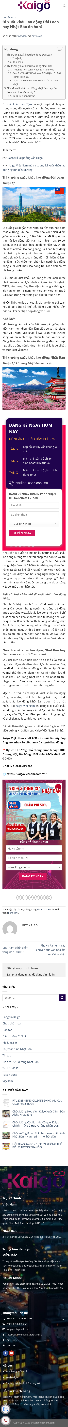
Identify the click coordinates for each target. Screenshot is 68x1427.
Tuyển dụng (9, 1075)
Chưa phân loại (11, 1023)
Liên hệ (11, 1345)
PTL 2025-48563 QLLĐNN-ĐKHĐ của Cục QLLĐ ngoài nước (37, 1102)
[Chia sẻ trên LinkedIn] (49, 897)
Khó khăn (18, 61)
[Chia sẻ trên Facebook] (25, 897)
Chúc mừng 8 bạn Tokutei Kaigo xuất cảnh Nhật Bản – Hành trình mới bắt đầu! (38, 1135)
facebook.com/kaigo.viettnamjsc (24, 1334)
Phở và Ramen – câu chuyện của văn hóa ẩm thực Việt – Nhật (51, 950)
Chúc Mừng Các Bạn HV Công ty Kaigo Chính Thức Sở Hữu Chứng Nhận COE (35, 1124)
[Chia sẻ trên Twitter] (31, 897)
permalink (13, 912)
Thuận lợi (18, 58)
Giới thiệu (12, 1340)
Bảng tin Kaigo (11, 1017)
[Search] (64, 6)
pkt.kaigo (37, 36)
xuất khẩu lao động (19, 104)
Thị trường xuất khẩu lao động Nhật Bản (29, 65)
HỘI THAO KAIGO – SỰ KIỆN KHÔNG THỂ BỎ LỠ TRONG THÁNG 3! (37, 1146)
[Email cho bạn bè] (37, 897)
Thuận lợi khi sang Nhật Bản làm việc (33, 69)
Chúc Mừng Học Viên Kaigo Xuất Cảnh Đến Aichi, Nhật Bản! (38, 1113)
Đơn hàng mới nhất (17, 1371)
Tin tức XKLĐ (9, 17)
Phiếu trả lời (9, 1043)
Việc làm (7, 1081)
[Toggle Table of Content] (58, 50)
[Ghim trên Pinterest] (43, 897)
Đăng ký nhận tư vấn (24, 95)
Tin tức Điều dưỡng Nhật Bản (20, 1062)
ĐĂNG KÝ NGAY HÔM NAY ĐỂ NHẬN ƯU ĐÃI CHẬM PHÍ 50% (37, 75)
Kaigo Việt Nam (25, 706)
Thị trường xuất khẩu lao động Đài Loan (29, 54)
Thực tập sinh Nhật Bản (17, 1049)
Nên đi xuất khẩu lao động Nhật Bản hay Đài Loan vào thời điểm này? (32, 90)
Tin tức (6, 1055)
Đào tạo (7, 1030)
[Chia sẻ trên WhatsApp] (19, 897)
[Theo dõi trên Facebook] (5, 1353)
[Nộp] (62, 997)
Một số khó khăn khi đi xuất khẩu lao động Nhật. (36, 82)
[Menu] (4, 6)
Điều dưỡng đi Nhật (14, 1036)
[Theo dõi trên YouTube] (11, 1353)
